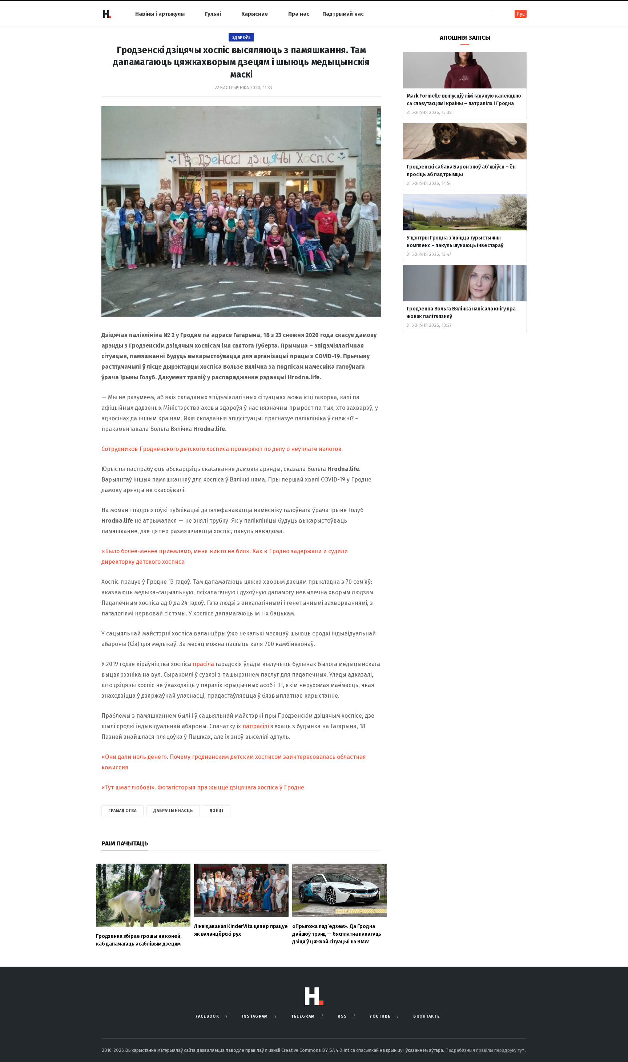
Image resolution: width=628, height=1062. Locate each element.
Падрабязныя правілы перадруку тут (485, 1050)
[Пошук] (499, 13)
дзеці (217, 810)
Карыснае (254, 14)
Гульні (213, 14)
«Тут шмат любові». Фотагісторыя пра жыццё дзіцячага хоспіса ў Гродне (202, 787)
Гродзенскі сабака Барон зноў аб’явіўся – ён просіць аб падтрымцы (461, 171)
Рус (520, 14)
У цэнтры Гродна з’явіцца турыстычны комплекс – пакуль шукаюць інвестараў (455, 242)
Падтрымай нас (343, 14)
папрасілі (255, 726)
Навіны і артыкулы (160, 14)
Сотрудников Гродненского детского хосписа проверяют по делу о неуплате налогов (221, 448)
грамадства (122, 810)
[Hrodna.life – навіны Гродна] (106, 14)
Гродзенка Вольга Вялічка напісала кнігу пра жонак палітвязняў (461, 313)
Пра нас (298, 14)
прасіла (203, 664)
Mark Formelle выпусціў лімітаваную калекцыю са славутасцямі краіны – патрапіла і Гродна (464, 100)
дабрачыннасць (173, 810)
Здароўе (241, 37)
